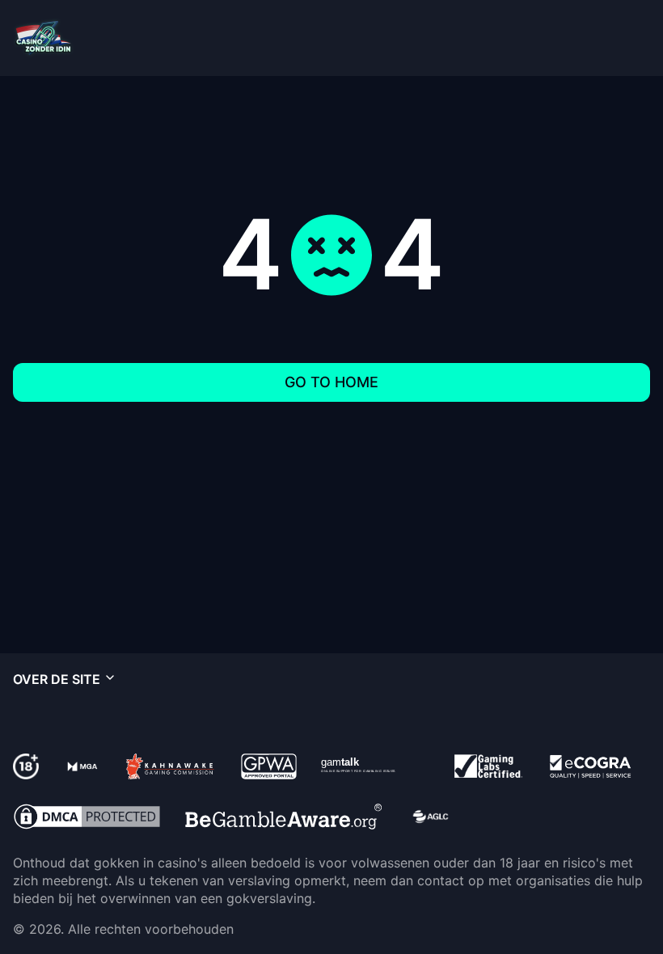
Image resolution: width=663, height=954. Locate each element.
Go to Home (331, 382)
